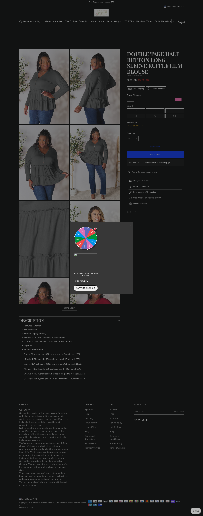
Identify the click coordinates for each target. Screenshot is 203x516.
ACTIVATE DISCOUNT (85, 288)
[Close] (130, 225)
